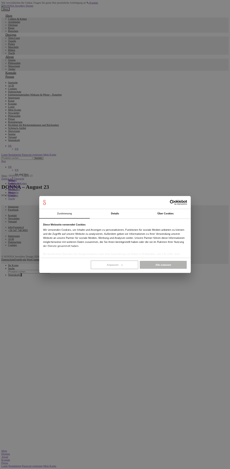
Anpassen (113, 264)
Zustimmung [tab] (64, 213)
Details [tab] (115, 213)
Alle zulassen (163, 264)
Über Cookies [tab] (165, 213)
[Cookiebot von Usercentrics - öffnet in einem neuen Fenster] (172, 202)
